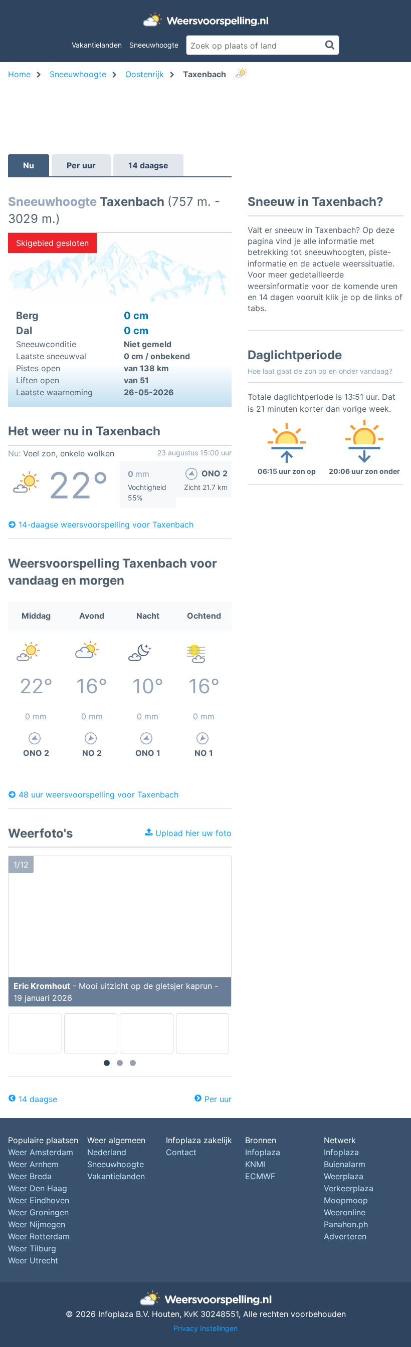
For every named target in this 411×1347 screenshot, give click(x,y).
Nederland (106, 1152)
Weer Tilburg (32, 1248)
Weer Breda (30, 1176)
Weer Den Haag (37, 1188)
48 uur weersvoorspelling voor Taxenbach (98, 794)
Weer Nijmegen (36, 1224)
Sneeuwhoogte (153, 45)
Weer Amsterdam (40, 1152)
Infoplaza (262, 1152)
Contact (181, 1152)
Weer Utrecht (33, 1260)
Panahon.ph (346, 1224)
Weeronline (344, 1212)
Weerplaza (343, 1176)
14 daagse (148, 165)
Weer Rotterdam (39, 1236)
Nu (28, 165)
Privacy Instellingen (205, 1328)
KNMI (255, 1164)
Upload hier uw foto (192, 833)
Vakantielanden (97, 45)
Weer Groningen (38, 1212)
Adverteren (345, 1236)
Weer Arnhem (33, 1164)
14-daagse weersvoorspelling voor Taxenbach (106, 524)
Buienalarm (344, 1164)
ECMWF (260, 1176)
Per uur (81, 165)
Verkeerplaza (348, 1188)
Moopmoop (346, 1200)
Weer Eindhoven (38, 1200)
